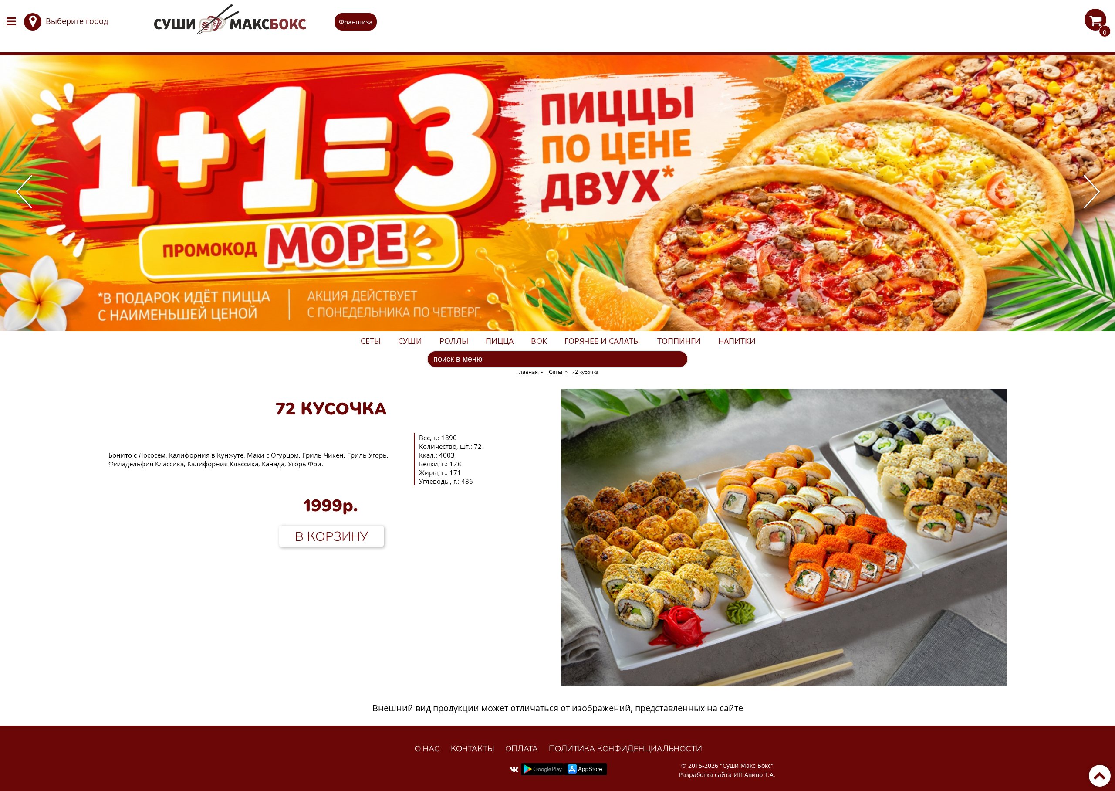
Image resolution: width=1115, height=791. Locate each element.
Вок (539, 341)
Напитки (737, 341)
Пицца (500, 341)
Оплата (521, 748)
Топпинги (679, 341)
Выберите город (77, 21)
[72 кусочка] (784, 683)
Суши (410, 341)
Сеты (371, 341)
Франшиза (355, 21)
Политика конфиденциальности (625, 748)
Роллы (453, 341)
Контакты (472, 748)
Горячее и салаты (602, 341)
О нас (427, 748)
